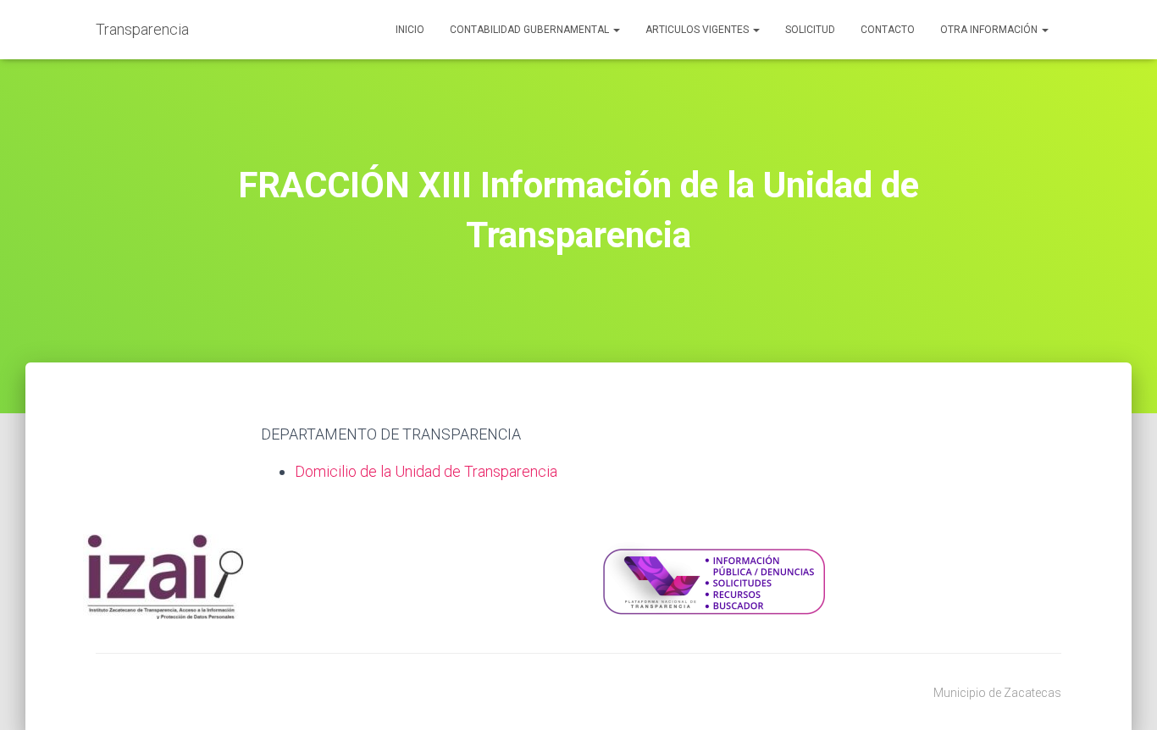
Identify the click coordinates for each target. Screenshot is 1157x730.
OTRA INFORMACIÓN (990, 30)
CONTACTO (888, 30)
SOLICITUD (810, 30)
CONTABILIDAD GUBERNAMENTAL (531, 30)
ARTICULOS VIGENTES (698, 30)
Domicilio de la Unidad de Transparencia (426, 471)
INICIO (410, 30)
